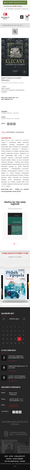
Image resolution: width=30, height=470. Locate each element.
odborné (3, 118)
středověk (16, 118)
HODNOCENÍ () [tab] (20, 132)
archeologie (10, 118)
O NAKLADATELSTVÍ (19, 456)
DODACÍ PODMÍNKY (18, 458)
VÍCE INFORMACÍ (12, 361)
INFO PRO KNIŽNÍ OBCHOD (12, 461)
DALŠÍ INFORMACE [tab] (10, 132)
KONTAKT (22, 461)
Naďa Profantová (7, 78)
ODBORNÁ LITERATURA (6, 113)
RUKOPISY (9, 458)
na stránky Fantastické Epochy (16, 2)
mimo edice (16, 113)
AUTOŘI (11, 456)
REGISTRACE (17, 8)
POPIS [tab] (3, 132)
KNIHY (6, 456)
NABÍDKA (21, 17)
